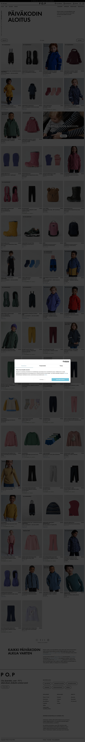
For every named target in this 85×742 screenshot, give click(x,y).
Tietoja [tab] (61, 365)
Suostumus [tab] (23, 365)
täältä (65, 373)
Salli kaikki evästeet (60, 379)
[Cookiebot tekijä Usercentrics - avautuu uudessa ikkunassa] (63, 362)
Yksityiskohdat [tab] (42, 365)
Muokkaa (42, 379)
